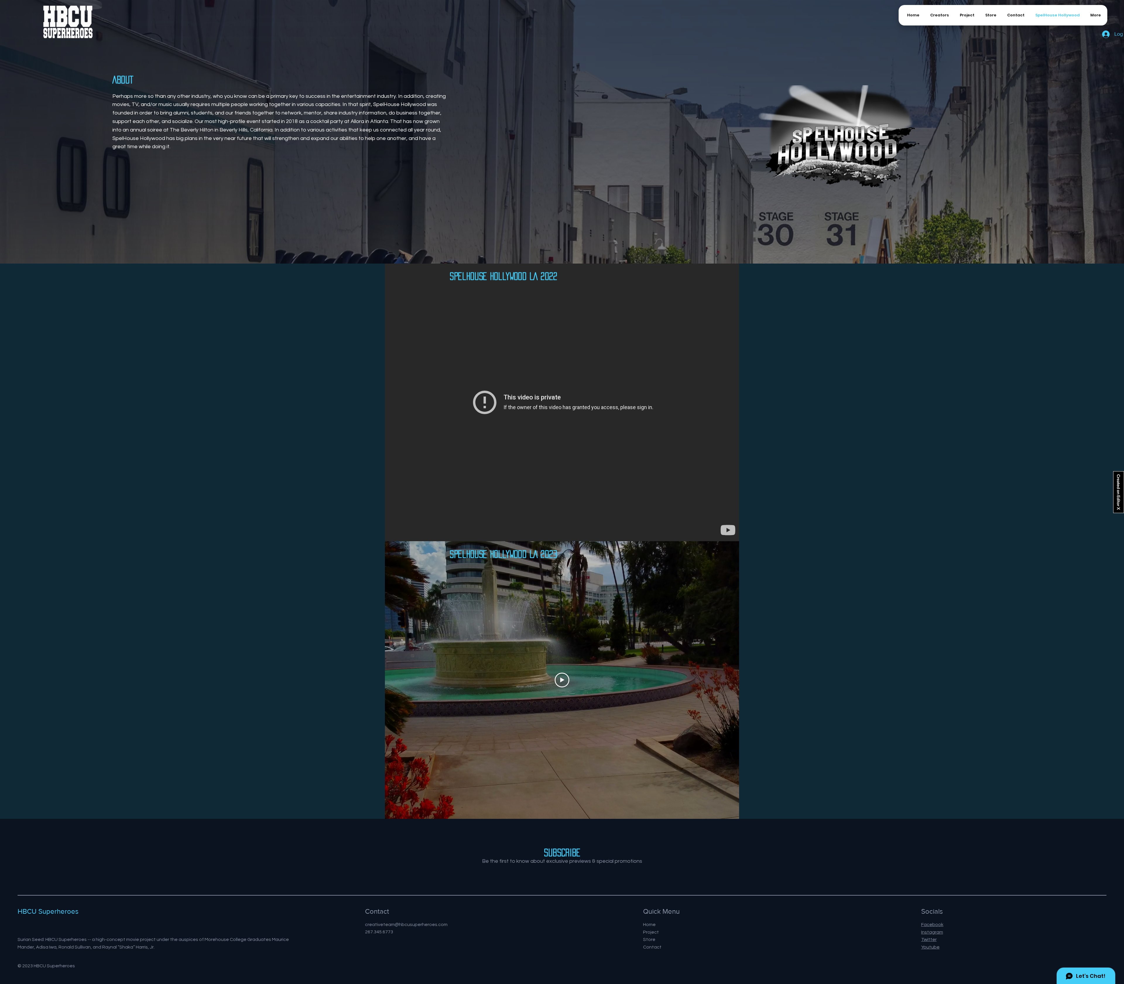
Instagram (932, 932)
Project (651, 932)
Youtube (930, 947)
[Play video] (562, 680)
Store (649, 939)
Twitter (929, 939)
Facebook (932, 924)
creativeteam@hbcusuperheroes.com (406, 924)
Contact (652, 947)
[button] (1015, 15)
